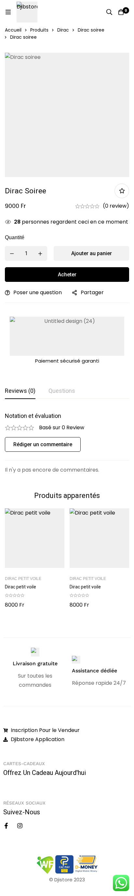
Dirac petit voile (23, 578)
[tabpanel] (67, 443)
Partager (92, 292)
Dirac (63, 30)
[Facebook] (6, 826)
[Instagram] (20, 826)
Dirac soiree (91, 30)
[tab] (20, 391)
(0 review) (116, 206)
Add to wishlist (121, 191)
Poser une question (37, 292)
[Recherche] (109, 12)
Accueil (13, 30)
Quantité (14, 237)
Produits (39, 30)
